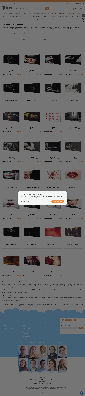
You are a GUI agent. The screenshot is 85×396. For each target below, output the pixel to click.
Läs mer (54, 197)
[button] (25, 201)
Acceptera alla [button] (58, 201)
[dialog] (42, 198)
